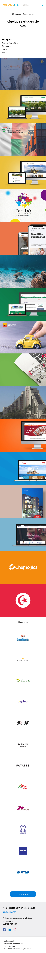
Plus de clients (23, 894)
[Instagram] (14, 929)
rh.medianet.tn (10, 946)
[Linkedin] (9, 929)
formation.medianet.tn (13, 944)
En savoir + (17, 83)
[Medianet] (16, 4)
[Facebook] (4, 929)
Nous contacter (9, 912)
